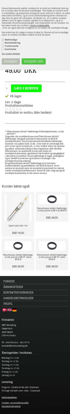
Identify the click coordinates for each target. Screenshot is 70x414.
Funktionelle (12, 46)
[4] (17, 109)
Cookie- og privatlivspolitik (15, 402)
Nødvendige (11, 40)
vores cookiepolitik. (40, 25)
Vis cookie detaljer (11, 53)
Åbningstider (13, 286)
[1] (6, 109)
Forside (9, 281)
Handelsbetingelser (18, 298)
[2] (10, 109)
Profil (8, 303)
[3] (13, 109)
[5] (20, 109)
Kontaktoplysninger (18, 292)
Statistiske (10, 49)
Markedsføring (12, 43)
